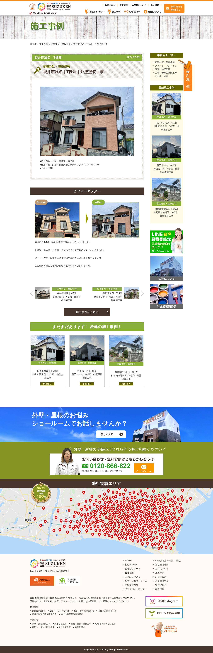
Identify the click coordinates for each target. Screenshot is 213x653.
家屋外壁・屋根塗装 (165, 62)
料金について (154, 11)
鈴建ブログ (110, 5)
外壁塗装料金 (162, 580)
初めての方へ (131, 564)
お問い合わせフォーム (136, 580)
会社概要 (155, 5)
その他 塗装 (161, 76)
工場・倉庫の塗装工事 (166, 72)
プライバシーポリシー (136, 589)
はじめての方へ (96, 11)
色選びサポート (132, 568)
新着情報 (124, 5)
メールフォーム (144, 468)
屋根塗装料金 (131, 585)
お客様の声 (134, 11)
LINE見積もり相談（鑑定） (168, 560)
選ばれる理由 (162, 564)
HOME (128, 560)
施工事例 (187, 75)
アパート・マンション (166, 65)
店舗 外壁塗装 (162, 69)
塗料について (162, 568)
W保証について (139, 5)
